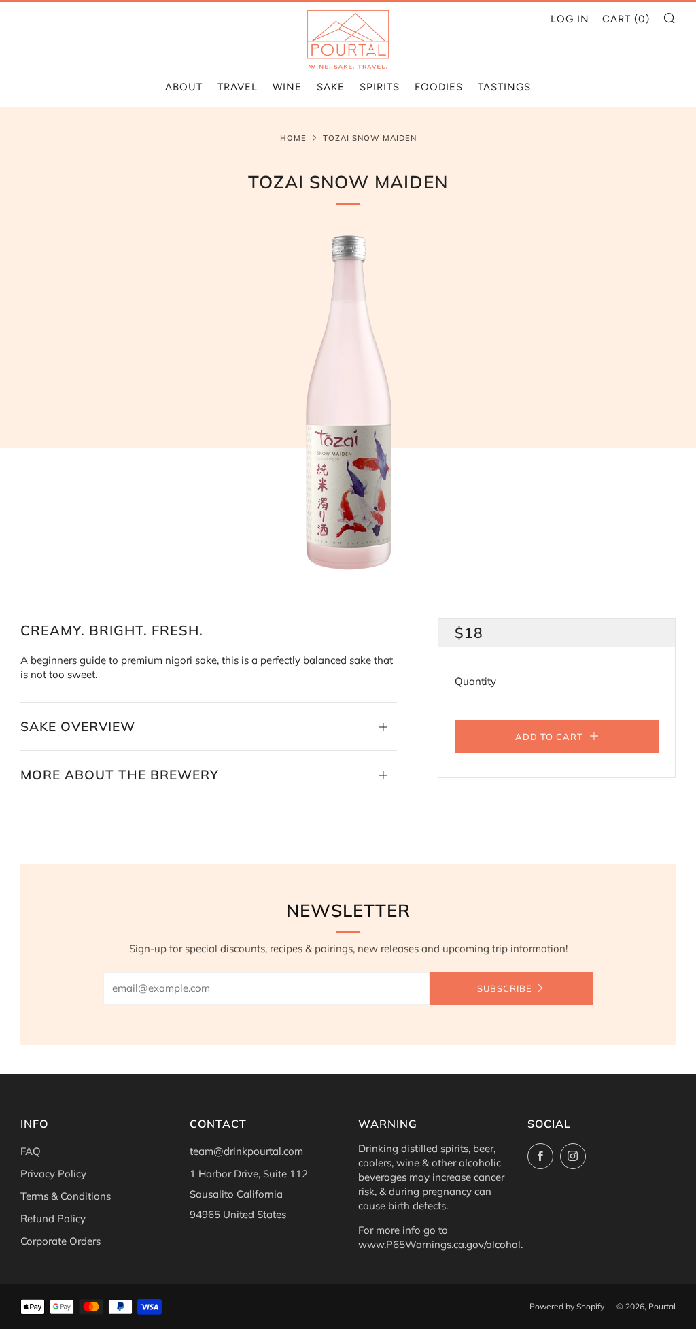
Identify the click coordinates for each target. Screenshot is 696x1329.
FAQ (30, 1151)
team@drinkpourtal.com (246, 1151)
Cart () (626, 19)
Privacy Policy (53, 1173)
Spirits (380, 87)
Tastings (504, 87)
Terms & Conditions (65, 1196)
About (184, 87)
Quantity (475, 681)
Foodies (439, 87)
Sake (331, 87)
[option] (348, 403)
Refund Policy (53, 1218)
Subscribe (504, 988)
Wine (287, 87)
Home (293, 138)
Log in (570, 19)
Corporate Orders (60, 1240)
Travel (238, 87)
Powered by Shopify (566, 1306)
